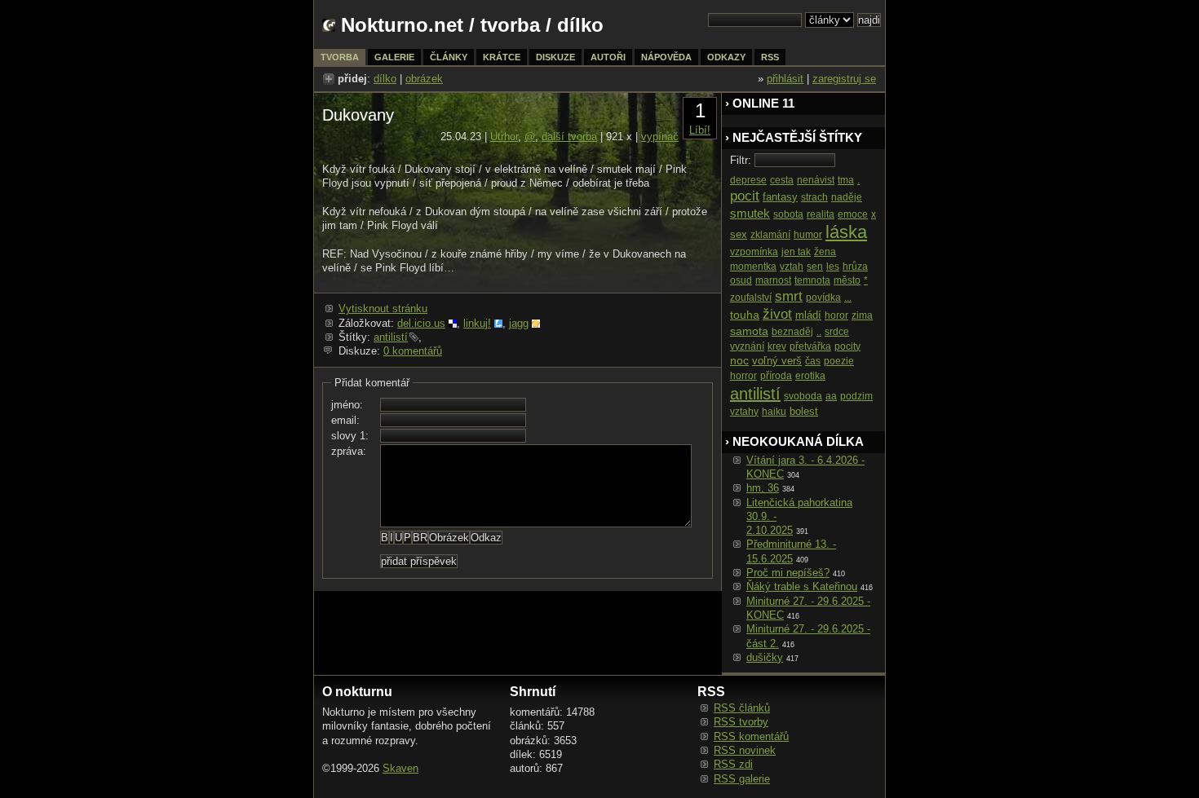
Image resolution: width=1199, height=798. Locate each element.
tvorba (510, 25)
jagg (519, 323)
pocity (847, 346)
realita (820, 214)
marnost (773, 280)
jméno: (347, 405)
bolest (804, 411)
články (448, 57)
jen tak (796, 252)
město (847, 280)
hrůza (855, 266)
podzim (856, 396)
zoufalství (751, 297)
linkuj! (477, 323)
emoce (853, 214)
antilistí (391, 337)
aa (831, 396)
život (777, 314)
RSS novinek (745, 750)
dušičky (764, 657)
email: (345, 420)
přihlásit (785, 79)
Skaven (400, 768)
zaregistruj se (844, 79)
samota (749, 330)
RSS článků (742, 708)
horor (836, 315)
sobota (788, 214)
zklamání (770, 234)
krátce (501, 57)
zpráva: (348, 451)
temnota (812, 280)
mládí (808, 315)
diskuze (555, 57)
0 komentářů (412, 351)
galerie (394, 57)
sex (738, 234)
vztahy (744, 411)
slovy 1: (350, 436)
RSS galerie (742, 779)
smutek (750, 213)
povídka (823, 297)
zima (862, 315)
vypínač (660, 136)
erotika (810, 375)
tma (846, 180)
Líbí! (699, 130)
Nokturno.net (402, 25)
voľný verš (777, 361)
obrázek (424, 79)
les (832, 266)
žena (825, 252)
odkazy (726, 57)
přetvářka (810, 346)
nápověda (666, 57)
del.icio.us (421, 323)
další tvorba (569, 136)
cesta (782, 180)
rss (770, 57)
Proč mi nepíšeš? (788, 573)
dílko (385, 79)
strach (814, 197)
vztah (791, 266)
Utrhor (504, 136)
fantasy (780, 197)
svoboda (803, 396)
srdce (837, 331)
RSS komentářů (751, 736)
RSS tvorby (741, 722)
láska (846, 232)
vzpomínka (754, 252)
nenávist (815, 180)
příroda (776, 375)
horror (743, 375)
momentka (753, 266)
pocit (744, 196)
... (848, 297)
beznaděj (792, 331)
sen (815, 266)
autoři (608, 57)
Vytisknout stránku (382, 308)
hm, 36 (762, 488)
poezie (839, 361)
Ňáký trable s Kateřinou (801, 586)
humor (808, 234)
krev (777, 346)
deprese (748, 180)
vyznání (747, 346)
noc (739, 360)
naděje (846, 197)
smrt (789, 296)
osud (741, 280)
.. (818, 331)
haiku (774, 411)
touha (744, 314)
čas (813, 361)
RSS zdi (733, 764)
